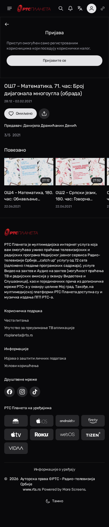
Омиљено (24, 113)
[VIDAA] (16, 448)
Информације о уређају (54, 469)
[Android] (16, 421)
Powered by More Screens (63, 489)
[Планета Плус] (103, 8)
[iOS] (41, 421)
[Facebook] (9, 391)
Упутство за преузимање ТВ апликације (39, 328)
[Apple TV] (16, 434)
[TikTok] (35, 391)
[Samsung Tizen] (93, 434)
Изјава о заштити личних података (35, 358)
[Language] (80, 8)
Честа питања (16, 320)
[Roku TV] (41, 434)
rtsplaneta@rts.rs (18, 335)
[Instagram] (22, 391)
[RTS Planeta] (34, 8)
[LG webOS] (67, 434)
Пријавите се (54, 60)
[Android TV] (67, 421)
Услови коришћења (21, 366)
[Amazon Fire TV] (93, 421)
